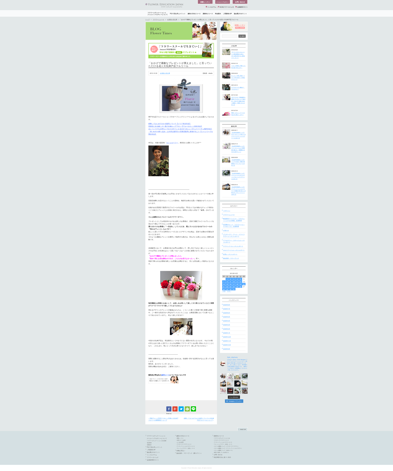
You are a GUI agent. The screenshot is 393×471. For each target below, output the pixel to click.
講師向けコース (208, 13)
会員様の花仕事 (172, 19)
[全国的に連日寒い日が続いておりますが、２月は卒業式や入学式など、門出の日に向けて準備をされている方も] (237, 383)
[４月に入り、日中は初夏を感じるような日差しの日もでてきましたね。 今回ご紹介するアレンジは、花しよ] (223, 383)
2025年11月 (227, 341)
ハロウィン (226, 211)
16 (230, 284)
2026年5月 (226, 317)
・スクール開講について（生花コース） (223, 450)
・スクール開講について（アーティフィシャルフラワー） (227, 448)
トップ (147, 19)
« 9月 (224, 291)
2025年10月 (227, 345)
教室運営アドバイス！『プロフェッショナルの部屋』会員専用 (234, 219)
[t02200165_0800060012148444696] (181, 326)
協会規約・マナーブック (231, 258)
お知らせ (226, 230)
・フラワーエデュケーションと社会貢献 (156, 440)
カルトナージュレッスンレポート (234, 250)
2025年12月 (227, 337)
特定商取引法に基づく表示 (222, 457)
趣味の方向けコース (194, 13)
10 (234, 281)
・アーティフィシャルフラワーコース (185, 446)
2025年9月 (226, 349)
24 (234, 287)
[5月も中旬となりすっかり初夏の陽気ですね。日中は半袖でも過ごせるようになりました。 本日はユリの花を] (245, 376)
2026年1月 (226, 333)
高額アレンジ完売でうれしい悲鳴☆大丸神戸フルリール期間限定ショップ (163, 419)
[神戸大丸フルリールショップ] (181, 96)
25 (237, 287)
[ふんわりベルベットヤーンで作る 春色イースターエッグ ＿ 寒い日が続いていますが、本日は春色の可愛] (223, 391)
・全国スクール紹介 (181, 440)
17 (234, 284)
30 (230, 289)
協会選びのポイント (240, 13)
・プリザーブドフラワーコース (183, 444)
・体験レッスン (180, 438)
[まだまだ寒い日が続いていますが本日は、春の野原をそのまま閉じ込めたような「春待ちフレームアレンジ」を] (245, 383)
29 (227, 289)
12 (240, 281)
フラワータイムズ (152, 457)
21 (224, 287)
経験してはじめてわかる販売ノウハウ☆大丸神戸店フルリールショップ (199, 419)
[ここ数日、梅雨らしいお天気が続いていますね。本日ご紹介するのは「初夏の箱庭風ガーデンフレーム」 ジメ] (237, 376)
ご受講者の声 (227, 13)
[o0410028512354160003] (181, 285)
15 (227, 284)
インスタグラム (211, 7)
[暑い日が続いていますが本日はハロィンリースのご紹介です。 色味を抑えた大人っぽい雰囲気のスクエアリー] (223, 376)
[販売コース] (163, 384)
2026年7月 (226, 309)
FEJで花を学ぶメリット (177, 13)
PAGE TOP (243, 429)
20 (244, 284)
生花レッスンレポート (230, 254)
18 (237, 284)
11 (237, 281)
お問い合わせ (240, 2)
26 (240, 287)
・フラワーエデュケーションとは (221, 438)
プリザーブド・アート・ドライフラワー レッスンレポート (234, 235)
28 (224, 289)
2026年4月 (226, 321)
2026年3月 (226, 325)
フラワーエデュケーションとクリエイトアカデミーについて (158, 13)
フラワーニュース (158, 19)
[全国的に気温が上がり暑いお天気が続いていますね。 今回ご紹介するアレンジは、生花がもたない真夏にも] (230, 376)
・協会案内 (149, 442)
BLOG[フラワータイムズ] (226, 7)
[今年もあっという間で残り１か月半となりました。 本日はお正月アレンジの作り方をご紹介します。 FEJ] (230, 391)
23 (230, 287)
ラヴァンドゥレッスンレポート (233, 246)
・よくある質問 (180, 442)
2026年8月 (226, 305)
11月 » (229, 291)
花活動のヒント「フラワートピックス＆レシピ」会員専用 (234, 225)
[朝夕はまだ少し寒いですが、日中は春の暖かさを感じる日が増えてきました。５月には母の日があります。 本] (230, 383)
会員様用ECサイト (242, 7)
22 (227, 287)
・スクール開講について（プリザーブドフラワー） (226, 446)
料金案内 (218, 13)
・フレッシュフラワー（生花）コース (185, 448)
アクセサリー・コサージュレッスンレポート (234, 241)
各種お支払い (180, 451)
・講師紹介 (149, 445)
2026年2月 (226, 329)
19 (240, 284)
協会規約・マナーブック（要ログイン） (189, 453)
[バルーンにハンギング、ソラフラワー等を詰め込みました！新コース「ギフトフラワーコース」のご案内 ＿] (237, 391)
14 (224, 284)
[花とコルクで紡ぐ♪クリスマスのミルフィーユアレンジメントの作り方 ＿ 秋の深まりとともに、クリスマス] (245, 391)
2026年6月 (226, 313)
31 (234, 289)
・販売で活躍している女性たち (221, 452)
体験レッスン (205, 2)
